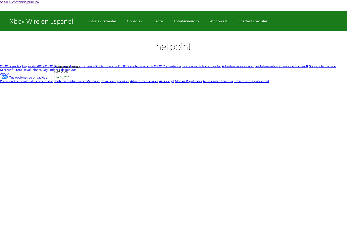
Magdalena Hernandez (67, 66)
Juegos (157, 21)
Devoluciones (32, 69)
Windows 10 (218, 21)
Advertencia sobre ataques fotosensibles (250, 66)
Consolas (134, 21)
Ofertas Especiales (253, 21)
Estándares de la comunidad (201, 66)
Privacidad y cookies (115, 81)
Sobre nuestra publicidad (251, 81)
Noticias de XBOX (114, 66)
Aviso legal (166, 81)
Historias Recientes (101, 21)
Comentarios (172, 66)
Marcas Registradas (188, 81)
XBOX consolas (10, 66)
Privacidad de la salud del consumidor (26, 81)
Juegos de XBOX (33, 66)
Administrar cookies (144, 81)
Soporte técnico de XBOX (145, 66)
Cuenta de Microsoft (293, 66)
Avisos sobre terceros (218, 81)
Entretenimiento (186, 21)
